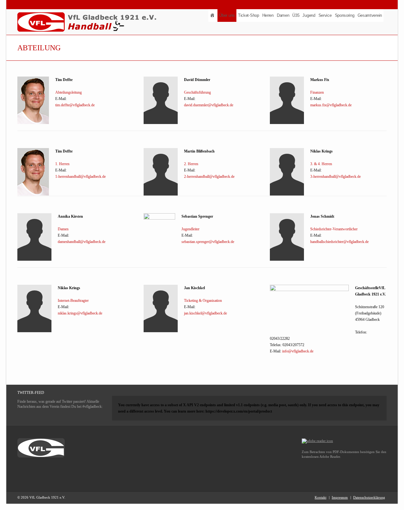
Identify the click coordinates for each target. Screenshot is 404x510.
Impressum (340, 497)
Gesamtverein (370, 15)
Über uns (227, 15)
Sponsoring (344, 15)
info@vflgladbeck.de (297, 351)
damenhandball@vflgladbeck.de (81, 241)
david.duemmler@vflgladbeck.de (208, 105)
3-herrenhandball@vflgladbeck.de (335, 176)
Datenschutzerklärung (369, 497)
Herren (268, 15)
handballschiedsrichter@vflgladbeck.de (339, 241)
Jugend (308, 15)
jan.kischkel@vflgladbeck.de (205, 313)
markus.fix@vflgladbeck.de (331, 105)
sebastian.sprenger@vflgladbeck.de (207, 241)
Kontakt (320, 497)
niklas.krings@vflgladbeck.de (80, 313)
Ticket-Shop (248, 15)
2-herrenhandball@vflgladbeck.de (209, 176)
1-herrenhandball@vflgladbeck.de (80, 176)
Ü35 (295, 15)
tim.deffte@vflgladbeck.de (75, 105)
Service (325, 15)
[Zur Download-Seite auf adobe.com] (317, 441)
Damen (283, 15)
